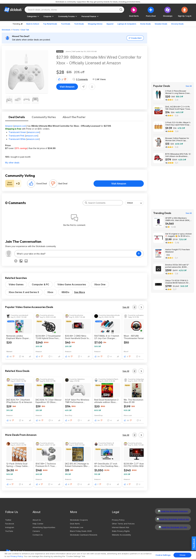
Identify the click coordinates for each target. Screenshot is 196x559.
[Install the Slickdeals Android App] (173, 519)
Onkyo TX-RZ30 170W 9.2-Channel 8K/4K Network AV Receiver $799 (177, 281)
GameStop (98, 415)
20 (128, 420)
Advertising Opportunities (44, 527)
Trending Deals (162, 213)
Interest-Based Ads (120, 527)
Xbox (50, 292)
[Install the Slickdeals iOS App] (173, 527)
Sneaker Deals (161, 24)
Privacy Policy (118, 520)
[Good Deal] (31, 184)
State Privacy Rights (121, 531)
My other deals (12, 162)
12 (10, 420)
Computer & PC (40, 284)
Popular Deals (161, 86)
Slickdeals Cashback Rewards (83, 535)
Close (182, 555)
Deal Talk (25, 30)
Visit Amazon (67, 86)
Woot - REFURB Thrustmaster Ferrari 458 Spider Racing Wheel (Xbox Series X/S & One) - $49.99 (136, 337)
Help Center (38, 523)
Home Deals (145, 24)
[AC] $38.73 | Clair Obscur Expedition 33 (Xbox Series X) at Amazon (48, 401)
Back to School (32, 24)
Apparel (109, 24)
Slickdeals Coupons (79, 520)
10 (69, 357)
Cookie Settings (163, 555)
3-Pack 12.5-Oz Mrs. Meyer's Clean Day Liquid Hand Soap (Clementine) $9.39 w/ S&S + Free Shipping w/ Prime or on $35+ (177, 123)
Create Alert (136, 38)
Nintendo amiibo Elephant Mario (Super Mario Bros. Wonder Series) (17, 337)
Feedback (194, 543)
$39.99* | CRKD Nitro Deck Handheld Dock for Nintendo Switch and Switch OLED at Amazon (77, 337)
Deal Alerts (75, 523)
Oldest (130, 203)
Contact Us (38, 535)
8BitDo (65, 292)
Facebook (9, 523)
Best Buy (68, 415)
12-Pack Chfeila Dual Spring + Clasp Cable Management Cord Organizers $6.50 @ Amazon (17, 464)
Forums (16, 30)
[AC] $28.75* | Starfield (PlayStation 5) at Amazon (19, 401)
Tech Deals (79, 24)
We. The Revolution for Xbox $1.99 (135, 401)
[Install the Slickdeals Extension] (173, 511)
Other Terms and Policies (123, 523)
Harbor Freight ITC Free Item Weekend (177, 250)
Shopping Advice (95, 24)
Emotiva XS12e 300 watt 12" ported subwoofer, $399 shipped (177, 266)
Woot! (126, 351)
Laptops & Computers (126, 24)
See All (126, 307)
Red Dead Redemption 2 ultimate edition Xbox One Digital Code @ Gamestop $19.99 (106, 401)
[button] (184, 11)
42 (10, 357)
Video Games (16, 284)
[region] (98, 555)
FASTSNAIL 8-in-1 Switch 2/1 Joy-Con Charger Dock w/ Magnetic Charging (106, 337)
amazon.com (20, 126)
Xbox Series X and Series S (24, 292)
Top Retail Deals (50, 24)
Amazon (9, 126)
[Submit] (86, 202)
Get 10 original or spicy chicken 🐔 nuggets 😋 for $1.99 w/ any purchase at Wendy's (178, 235)
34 (98, 357)
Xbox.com (128, 415)
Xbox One (99, 284)
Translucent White (17, 139)
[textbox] (75, 253)
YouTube (9, 531)
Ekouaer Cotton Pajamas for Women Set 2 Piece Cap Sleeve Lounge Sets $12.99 (177, 139)
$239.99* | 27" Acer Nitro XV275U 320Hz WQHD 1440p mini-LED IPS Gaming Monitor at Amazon (136, 464)
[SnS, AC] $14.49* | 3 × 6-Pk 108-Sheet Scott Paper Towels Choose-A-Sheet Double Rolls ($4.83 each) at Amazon (178, 108)
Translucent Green (17, 132)
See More (79, 292)
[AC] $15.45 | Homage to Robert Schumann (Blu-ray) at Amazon (77, 464)
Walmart (9, 351)
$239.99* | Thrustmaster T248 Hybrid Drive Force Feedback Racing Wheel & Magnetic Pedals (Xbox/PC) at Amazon (48, 337)
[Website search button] (121, 9)
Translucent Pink (16, 135)
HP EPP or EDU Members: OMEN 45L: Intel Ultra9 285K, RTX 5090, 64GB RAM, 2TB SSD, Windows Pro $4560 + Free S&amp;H (177, 219)
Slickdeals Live (76, 527)
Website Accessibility (121, 535)
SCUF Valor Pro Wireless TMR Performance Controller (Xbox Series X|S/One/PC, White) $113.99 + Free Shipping (77, 401)
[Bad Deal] (53, 184)
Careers (36, 531)
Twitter (8, 520)
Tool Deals (65, 24)
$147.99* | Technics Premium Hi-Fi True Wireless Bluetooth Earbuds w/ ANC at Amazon (46, 464)
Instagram (9, 527)
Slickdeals (6, 30)
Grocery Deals (177, 24)
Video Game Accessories (71, 284)
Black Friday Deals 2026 (81, 531)
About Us (37, 520)
